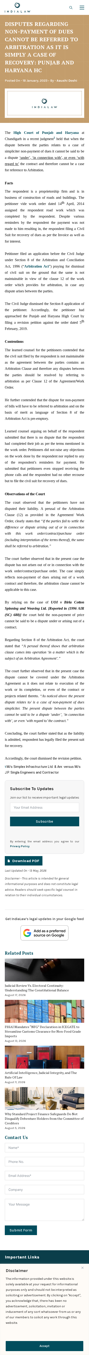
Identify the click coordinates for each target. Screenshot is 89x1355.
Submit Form (21, 1230)
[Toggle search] (71, 7)
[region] (44, 1309)
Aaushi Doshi (67, 81)
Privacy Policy (19, 846)
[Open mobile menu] (82, 7)
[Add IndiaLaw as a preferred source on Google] (44, 932)
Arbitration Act (36, 266)
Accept (44, 1346)
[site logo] (17, 7)
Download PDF (25, 861)
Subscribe (44, 821)
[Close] (84, 1267)
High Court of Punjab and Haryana (46, 133)
